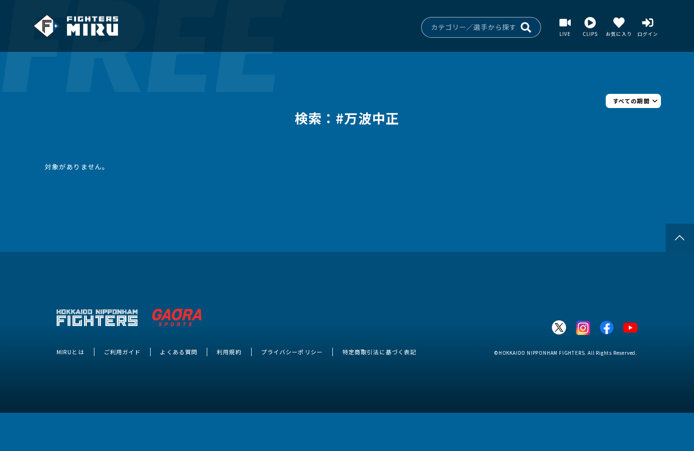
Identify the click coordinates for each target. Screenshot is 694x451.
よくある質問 (178, 352)
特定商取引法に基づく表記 (379, 352)
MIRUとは (71, 352)
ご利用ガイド (122, 352)
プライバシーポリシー (292, 352)
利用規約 (229, 352)
